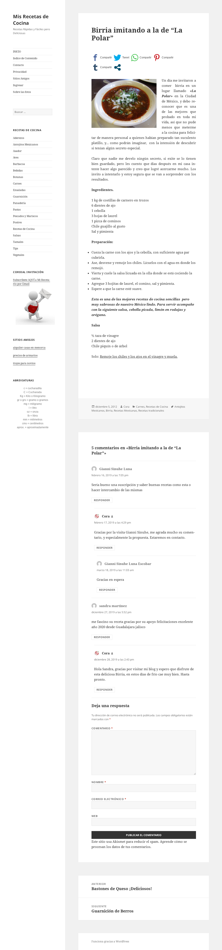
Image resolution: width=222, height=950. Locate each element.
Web (94, 816)
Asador (17, 151)
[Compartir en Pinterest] (163, 57)
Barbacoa (19, 164)
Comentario (102, 728)
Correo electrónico (108, 799)
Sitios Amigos (21, 78)
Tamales (18, 242)
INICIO (17, 51)
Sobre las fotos (22, 92)
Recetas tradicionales (151, 410)
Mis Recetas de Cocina (31, 19)
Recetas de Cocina (24, 229)
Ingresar (18, 85)
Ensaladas (19, 190)
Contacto (18, 65)
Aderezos (18, 138)
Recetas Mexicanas (125, 410)
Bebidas (18, 170)
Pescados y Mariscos (25, 216)
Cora (126, 406)
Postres (17, 222)
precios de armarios (25, 355)
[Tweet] (121, 57)
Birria (109, 410)
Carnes (17, 183)
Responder (102, 500)
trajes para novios (24, 363)
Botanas (18, 177)
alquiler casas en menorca (29, 347)
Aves (15, 157)
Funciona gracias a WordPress (110, 941)
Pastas (17, 209)
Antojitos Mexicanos (25, 144)
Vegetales (18, 255)
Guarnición (20, 196)
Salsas (17, 235)
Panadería (19, 203)
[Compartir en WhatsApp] (141, 57)
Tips (15, 248)
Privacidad (19, 72)
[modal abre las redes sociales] (117, 67)
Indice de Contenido (25, 58)
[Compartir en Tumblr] (101, 67)
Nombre (98, 782)
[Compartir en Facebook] (101, 57)
